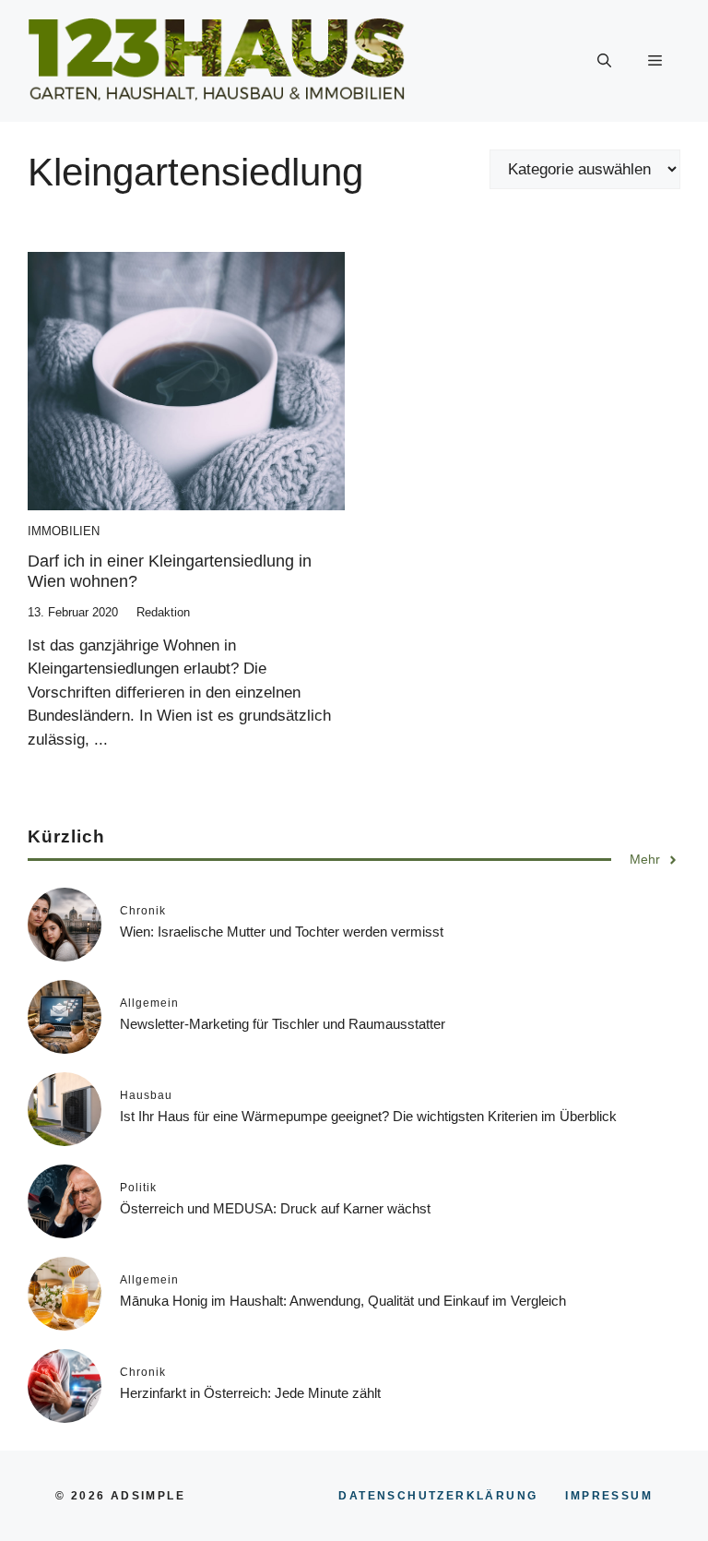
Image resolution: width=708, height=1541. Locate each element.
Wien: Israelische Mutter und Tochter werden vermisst (281, 931)
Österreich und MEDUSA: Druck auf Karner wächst (275, 1208)
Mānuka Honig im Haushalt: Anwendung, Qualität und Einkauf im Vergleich (343, 1300)
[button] (604, 61)
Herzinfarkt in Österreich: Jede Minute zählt (250, 1393)
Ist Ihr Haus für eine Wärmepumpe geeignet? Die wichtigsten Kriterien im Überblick (368, 1116)
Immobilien (64, 531)
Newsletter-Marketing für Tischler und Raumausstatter (282, 1024)
